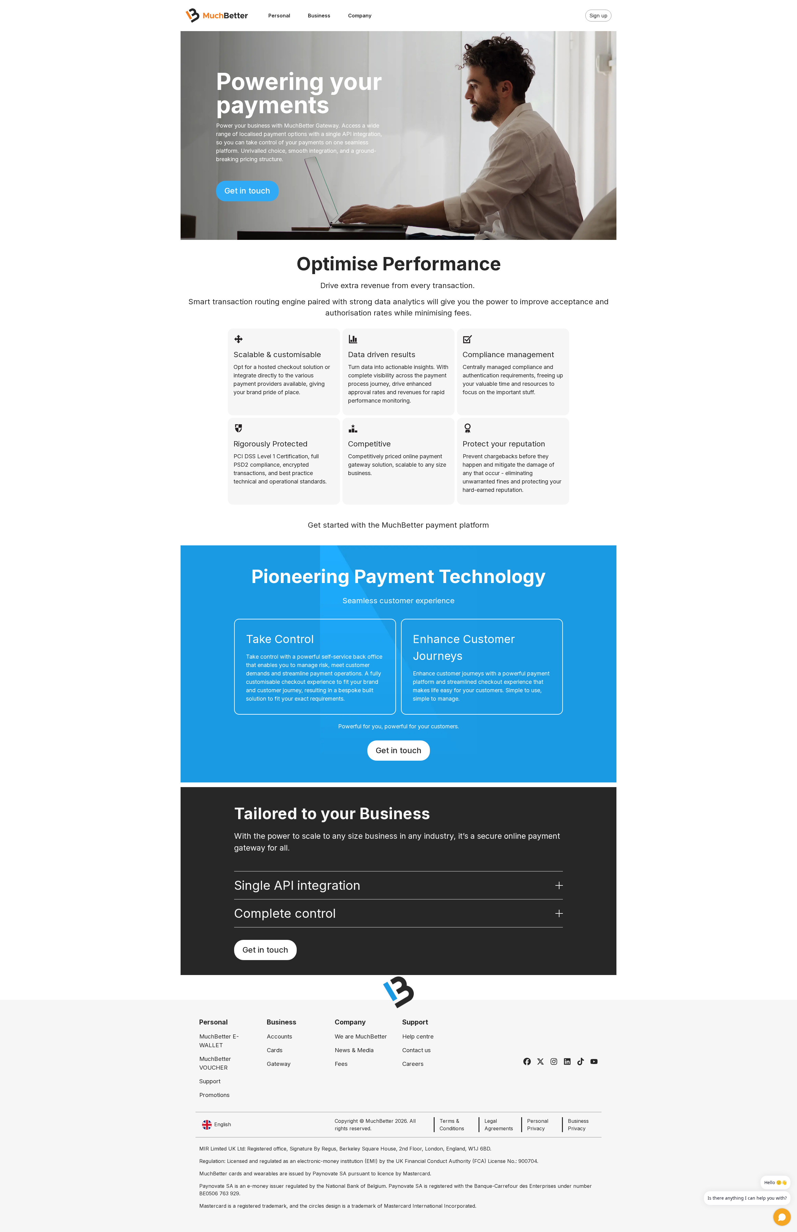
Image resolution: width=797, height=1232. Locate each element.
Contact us (416, 1050)
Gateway (278, 1063)
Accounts (279, 1036)
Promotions (214, 1095)
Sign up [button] (598, 15)
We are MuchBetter (361, 1036)
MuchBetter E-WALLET (219, 1041)
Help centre (418, 1036)
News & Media (354, 1050)
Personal (279, 15)
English (222, 1124)
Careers (413, 1063)
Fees (341, 1063)
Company (359, 15)
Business (319, 15)
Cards (275, 1050)
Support (209, 1081)
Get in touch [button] (247, 190)
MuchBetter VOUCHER (215, 1063)
